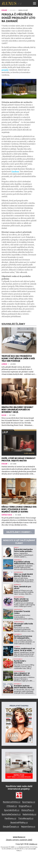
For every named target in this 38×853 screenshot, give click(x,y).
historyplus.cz (17, 683)
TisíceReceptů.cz (25, 818)
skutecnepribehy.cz (19, 597)
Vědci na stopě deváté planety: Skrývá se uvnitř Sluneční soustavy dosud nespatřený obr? (23, 575)
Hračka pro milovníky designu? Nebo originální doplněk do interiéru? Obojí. (17, 409)
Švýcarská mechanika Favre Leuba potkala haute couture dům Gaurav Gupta (23, 550)
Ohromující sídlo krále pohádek (23, 625)
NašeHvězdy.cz (29, 814)
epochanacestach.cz (19, 671)
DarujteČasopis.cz (11, 826)
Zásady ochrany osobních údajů (19, 840)
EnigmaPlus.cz (25, 806)
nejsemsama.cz (18, 609)
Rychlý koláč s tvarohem (20, 662)
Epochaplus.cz (28, 802)
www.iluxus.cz (19, 837)
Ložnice (5, 364)
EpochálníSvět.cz (11, 810)
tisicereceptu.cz (18, 659)
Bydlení (4, 10)
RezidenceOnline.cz (11, 802)
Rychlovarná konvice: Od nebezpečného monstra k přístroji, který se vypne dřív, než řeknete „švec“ (24, 637)
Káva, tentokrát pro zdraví (22, 587)
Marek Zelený (23, 10)
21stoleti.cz (17, 646)
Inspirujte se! (19, 776)
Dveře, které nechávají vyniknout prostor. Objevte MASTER (18, 459)
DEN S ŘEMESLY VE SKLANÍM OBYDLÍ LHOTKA (22, 674)
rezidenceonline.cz (19, 621)
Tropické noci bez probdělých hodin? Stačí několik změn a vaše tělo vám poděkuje (18, 358)
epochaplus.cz (18, 634)
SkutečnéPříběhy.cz (19, 822)
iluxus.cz (16, 547)
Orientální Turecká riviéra (22, 612)
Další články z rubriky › (19, 532)
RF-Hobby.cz (31, 844)
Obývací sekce (7, 515)
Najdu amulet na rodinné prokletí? (21, 600)
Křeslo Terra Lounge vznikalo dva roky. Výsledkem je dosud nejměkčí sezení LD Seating (19, 509)
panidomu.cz (17, 584)
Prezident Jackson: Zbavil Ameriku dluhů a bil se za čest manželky (24, 687)
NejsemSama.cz (28, 826)
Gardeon (15, 171)
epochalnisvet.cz (18, 572)
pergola (5, 70)
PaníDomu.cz (10, 818)
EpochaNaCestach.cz (11, 814)
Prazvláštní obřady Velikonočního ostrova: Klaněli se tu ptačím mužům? (24, 563)
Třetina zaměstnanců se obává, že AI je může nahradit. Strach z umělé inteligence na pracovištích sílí (24, 649)
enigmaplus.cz (18, 559)
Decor (4, 415)
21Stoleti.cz (12, 806)
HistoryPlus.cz (27, 810)
